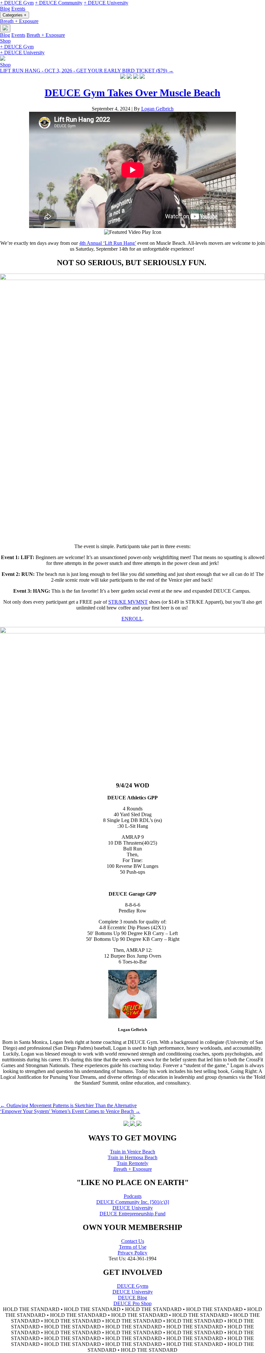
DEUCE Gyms (132, 1286)
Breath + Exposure (19, 21)
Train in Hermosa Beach (132, 1157)
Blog (5, 8)
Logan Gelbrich (157, 108)
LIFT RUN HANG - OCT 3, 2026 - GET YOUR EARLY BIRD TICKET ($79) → (87, 70)
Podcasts (133, 1196)
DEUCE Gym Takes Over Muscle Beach (132, 93)
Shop (5, 41)
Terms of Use (132, 1247)
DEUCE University (132, 1208)
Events (18, 8)
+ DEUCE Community (58, 2)
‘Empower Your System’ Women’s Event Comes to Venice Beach (70, 1111)
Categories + (14, 15)
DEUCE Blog (132, 1297)
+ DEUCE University (106, 2)
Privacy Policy (132, 1252)
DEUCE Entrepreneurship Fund (132, 1213)
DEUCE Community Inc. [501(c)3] (132, 1202)
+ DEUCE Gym (17, 2)
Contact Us (132, 1241)
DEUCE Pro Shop (132, 1303)
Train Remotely (132, 1163)
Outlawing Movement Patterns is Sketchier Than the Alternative (68, 1105)
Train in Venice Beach (132, 1151)
